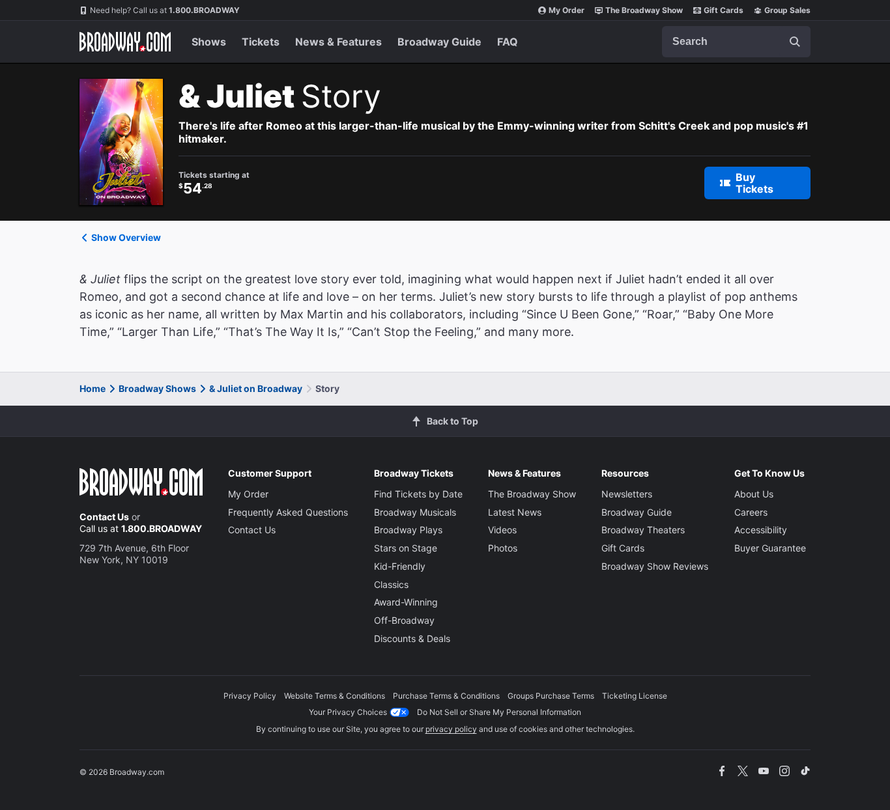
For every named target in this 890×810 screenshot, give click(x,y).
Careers (751, 512)
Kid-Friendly (399, 566)
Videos (502, 529)
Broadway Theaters (643, 529)
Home (92, 388)
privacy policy (451, 729)
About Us (753, 493)
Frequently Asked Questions (288, 512)
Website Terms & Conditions (334, 696)
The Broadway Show (644, 10)
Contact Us (104, 516)
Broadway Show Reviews (654, 566)
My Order (566, 10)
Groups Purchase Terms (551, 696)
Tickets (261, 41)
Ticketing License (634, 696)
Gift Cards (723, 10)
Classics (391, 584)
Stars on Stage (405, 547)
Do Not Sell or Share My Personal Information (499, 712)
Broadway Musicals (415, 512)
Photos (502, 547)
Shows (209, 41)
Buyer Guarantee (770, 547)
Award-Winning (406, 602)
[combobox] (736, 41)
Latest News (514, 512)
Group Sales (787, 10)
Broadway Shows (157, 388)
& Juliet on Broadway (255, 388)
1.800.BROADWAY (165, 10)
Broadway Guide (439, 41)
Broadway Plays (408, 529)
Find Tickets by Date (418, 493)
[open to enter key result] (795, 41)
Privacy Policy (249, 696)
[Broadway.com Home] (125, 41)
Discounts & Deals (412, 638)
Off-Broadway (404, 620)
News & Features (338, 41)
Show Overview (126, 237)
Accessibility (760, 529)
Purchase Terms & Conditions (446, 696)
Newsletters (626, 493)
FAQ (507, 41)
